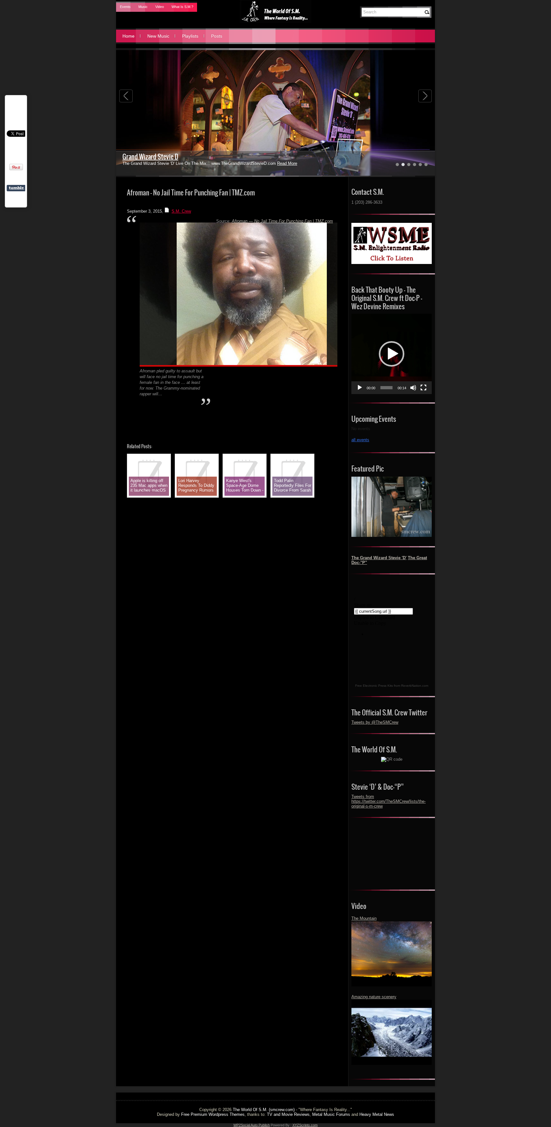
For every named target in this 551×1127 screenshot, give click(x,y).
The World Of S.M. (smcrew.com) (264, 1109)
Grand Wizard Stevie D (150, 157)
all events (360, 439)
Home (128, 36)
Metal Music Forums (331, 1114)
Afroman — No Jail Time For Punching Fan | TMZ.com (282, 221)
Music (143, 7)
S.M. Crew (181, 211)
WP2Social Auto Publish (251, 1125)
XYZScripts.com (305, 1125)
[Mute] (413, 387)
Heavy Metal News (376, 1114)
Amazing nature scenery (373, 996)
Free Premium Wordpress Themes (213, 1114)
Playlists (190, 36)
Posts (216, 36)
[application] (391, 354)
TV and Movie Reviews (288, 1114)
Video (159, 7)
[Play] (359, 387)
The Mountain (364, 918)
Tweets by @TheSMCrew (374, 722)
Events (125, 7)
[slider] (386, 387)
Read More (287, 163)
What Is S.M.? (182, 7)
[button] (391, 354)
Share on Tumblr (16, 188)
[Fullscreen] (423, 387)
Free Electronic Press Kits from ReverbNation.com (391, 685)
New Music (158, 36)
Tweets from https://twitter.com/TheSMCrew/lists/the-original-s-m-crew (388, 801)
